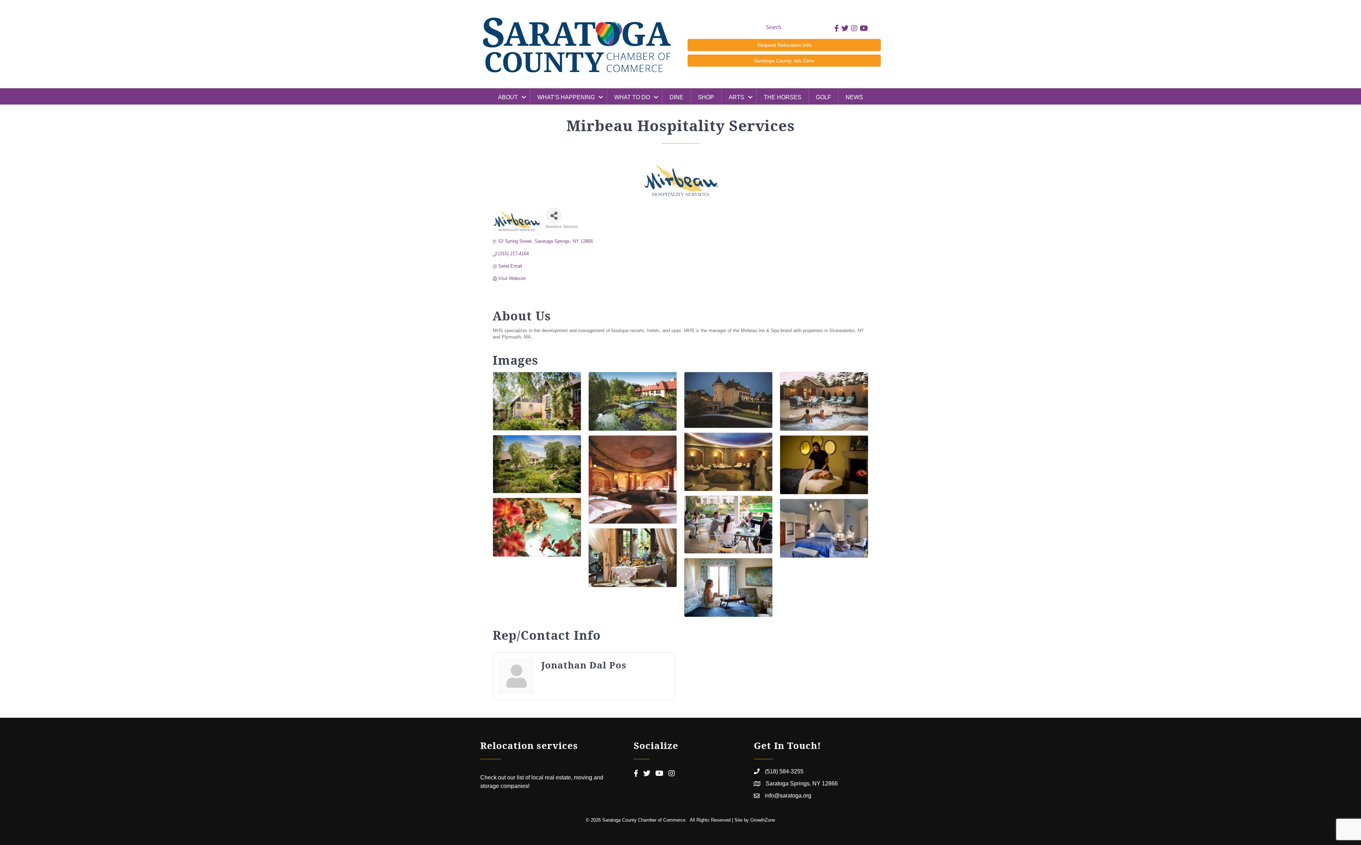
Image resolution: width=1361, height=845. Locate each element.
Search (773, 27)
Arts (736, 97)
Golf (823, 97)
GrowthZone (762, 820)
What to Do (632, 97)
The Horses (782, 97)
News (854, 97)
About (508, 97)
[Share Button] (554, 215)
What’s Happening (566, 97)
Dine (676, 97)
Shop (706, 97)
